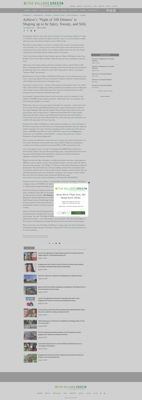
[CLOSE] (89, 183)
